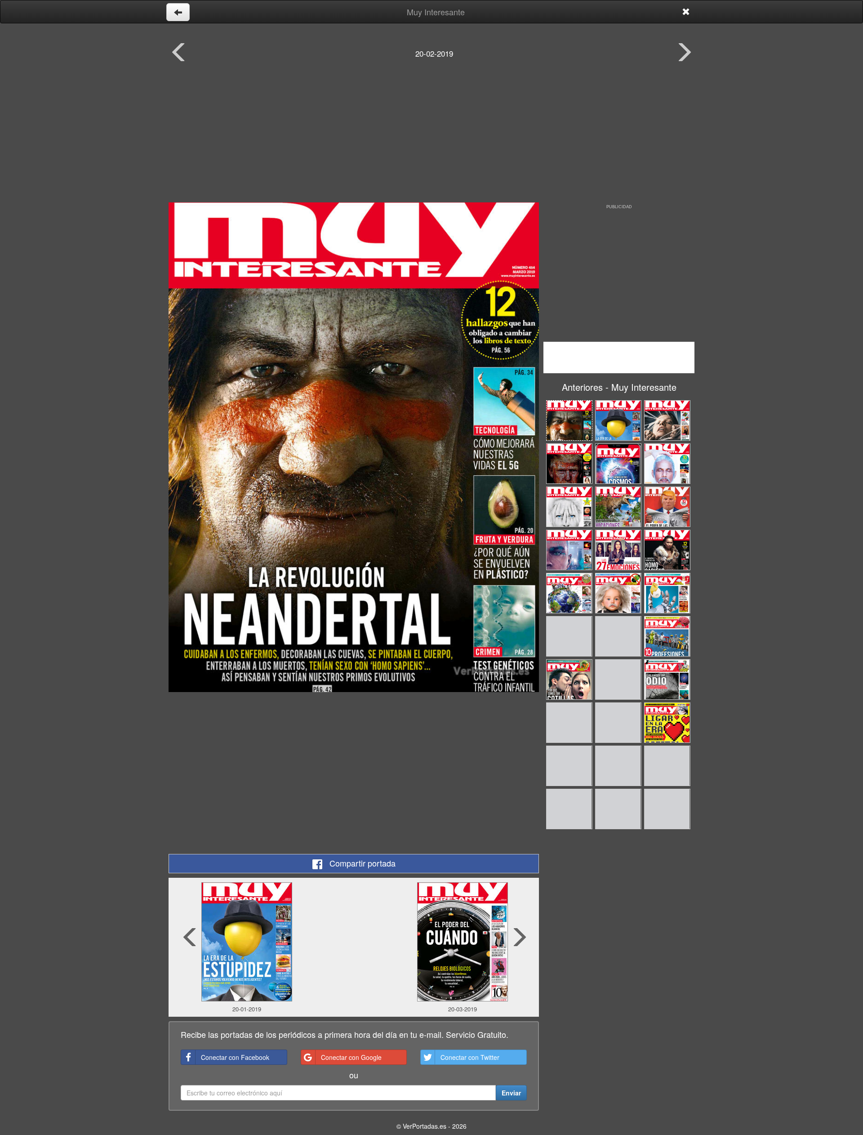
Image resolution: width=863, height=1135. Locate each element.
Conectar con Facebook (235, 1057)
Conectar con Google (351, 1057)
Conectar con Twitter (469, 1057)
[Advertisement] (431, 137)
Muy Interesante (436, 12)
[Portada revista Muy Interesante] (354, 447)
